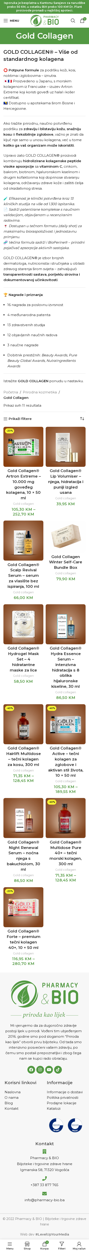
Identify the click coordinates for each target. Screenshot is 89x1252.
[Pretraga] (73, 20)
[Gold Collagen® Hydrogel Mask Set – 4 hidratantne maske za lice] (23, 624)
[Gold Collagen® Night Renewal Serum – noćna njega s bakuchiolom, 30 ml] (23, 818)
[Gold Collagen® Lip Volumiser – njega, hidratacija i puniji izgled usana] (66, 447)
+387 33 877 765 (44, 1185)
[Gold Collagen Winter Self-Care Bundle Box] (66, 537)
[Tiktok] (58, 1070)
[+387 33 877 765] (44, 1178)
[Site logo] (44, 20)
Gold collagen (23, 503)
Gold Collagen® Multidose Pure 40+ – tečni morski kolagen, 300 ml (66, 853)
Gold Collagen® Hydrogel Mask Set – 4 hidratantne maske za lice (23, 659)
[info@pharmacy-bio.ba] (44, 1193)
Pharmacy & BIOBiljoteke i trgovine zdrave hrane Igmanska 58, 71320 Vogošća (44, 1164)
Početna (10, 392)
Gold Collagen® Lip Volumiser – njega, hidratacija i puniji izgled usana (65, 481)
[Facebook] (31, 1070)
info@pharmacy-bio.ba (45, 1200)
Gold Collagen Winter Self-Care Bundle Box (65, 562)
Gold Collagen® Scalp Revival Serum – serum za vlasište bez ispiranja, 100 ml (23, 575)
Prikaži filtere (20, 419)
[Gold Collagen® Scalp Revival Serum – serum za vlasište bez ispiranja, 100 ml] (23, 541)
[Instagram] (40, 1070)
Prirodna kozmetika (40, 392)
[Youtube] (49, 1070)
